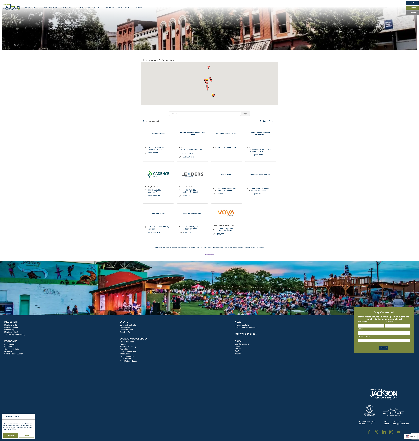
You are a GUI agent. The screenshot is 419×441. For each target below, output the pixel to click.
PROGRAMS (10, 341)
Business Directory (160, 247)
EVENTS (124, 322)
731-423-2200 (396, 422)
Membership (31, 8)
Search (413, 12)
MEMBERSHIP (11, 322)
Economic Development (87, 8)
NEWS (238, 322)
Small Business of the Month (246, 327)
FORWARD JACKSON (246, 334)
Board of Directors (242, 344)
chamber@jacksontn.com (399, 424)
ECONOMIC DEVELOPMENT (134, 339)
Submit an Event (126, 332)
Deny (26, 435)
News (108, 8)
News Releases (172, 247)
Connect (412, 8)
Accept (11, 435)
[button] (207, 80)
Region (238, 353)
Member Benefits (10, 325)
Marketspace (216, 247)
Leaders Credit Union (187, 187)
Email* (360, 329)
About (139, 8)
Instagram (392, 431)
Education (8, 347)
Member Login (9, 330)
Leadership (8, 351)
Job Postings (225, 247)
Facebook (370, 431)
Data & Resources (127, 342)
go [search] (246, 113)
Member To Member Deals (203, 247)
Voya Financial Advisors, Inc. (224, 225)
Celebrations (125, 327)
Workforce (124, 344)
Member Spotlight (242, 325)
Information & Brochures (245, 247)
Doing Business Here (128, 351)
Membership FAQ (11, 332)
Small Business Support (13, 354)
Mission (238, 349)
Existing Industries (127, 356)
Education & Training (128, 347)
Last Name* (389, 321)
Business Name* (364, 336)
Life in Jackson (125, 359)
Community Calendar (128, 325)
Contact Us (233, 247)
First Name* (362, 321)
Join (412, 3)
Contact (238, 346)
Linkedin (385, 431)
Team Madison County (128, 361)
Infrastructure (125, 354)
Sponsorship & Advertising (14, 334)
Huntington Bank (151, 187)
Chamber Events (126, 330)
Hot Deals (192, 247)
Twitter (376, 431)
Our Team (238, 351)
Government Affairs (11, 349)
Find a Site (124, 349)
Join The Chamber (258, 247)
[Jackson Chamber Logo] (11, 8)
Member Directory (11, 327)
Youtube (399, 431)
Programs (49, 8)
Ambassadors (9, 344)
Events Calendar (183, 247)
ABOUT (239, 341)
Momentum (123, 8)
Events (65, 8)
